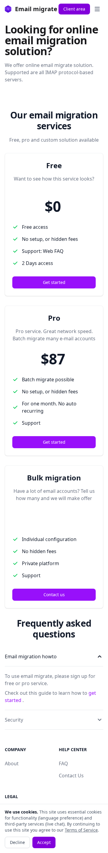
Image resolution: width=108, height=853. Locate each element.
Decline (17, 842)
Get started (54, 282)
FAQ (63, 763)
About (12, 763)
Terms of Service (81, 830)
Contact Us (71, 775)
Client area (74, 9)
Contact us (54, 594)
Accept (44, 842)
